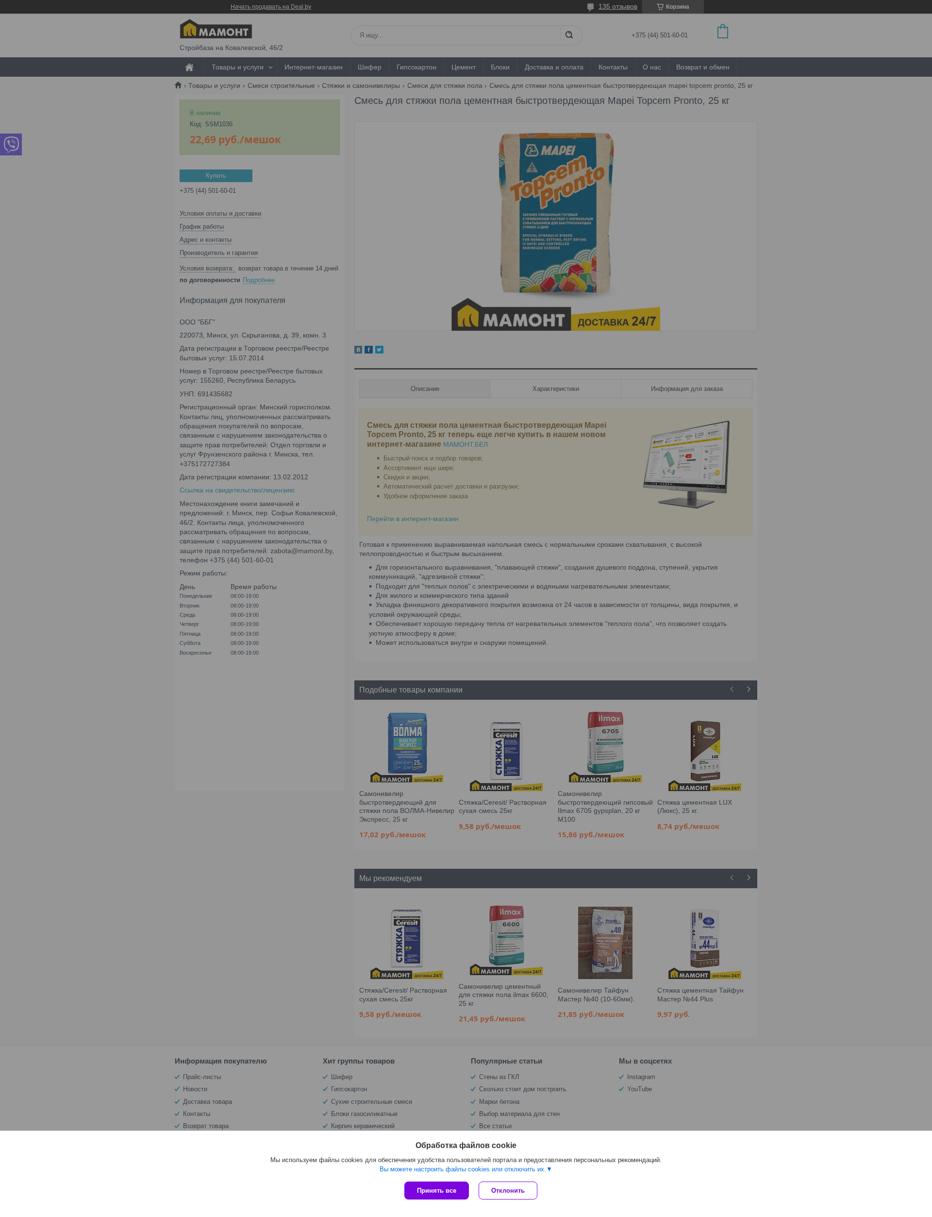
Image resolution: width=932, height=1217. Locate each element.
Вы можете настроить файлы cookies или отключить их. (463, 1169)
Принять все (436, 1190)
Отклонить (508, 1190)
